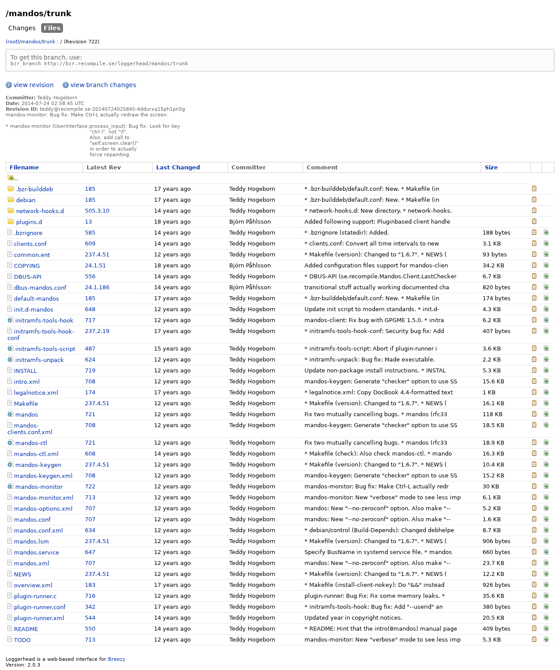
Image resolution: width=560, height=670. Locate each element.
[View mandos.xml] (534, 563)
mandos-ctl (31, 443)
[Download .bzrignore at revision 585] (546, 233)
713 (90, 497)
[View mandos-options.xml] (534, 508)
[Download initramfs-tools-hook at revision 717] (546, 320)
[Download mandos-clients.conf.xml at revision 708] (546, 425)
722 (90, 486)
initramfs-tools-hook (44, 320)
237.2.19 (97, 331)
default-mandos (36, 298)
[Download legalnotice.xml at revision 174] (546, 392)
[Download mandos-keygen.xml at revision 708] (546, 476)
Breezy (117, 659)
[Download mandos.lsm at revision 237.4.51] (546, 541)
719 (90, 370)
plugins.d (29, 222)
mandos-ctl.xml (36, 454)
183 (90, 585)
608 (90, 453)
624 (90, 359)
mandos (31, 42)
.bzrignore (28, 233)
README (26, 629)
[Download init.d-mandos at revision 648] (546, 309)
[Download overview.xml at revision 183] (546, 585)
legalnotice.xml (36, 392)
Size (491, 167)
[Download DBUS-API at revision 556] (546, 277)
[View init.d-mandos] (534, 309)
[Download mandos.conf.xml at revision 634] (546, 530)
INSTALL (25, 371)
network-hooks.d (40, 211)
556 (90, 276)
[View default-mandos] (534, 298)
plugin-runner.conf (40, 607)
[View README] (534, 629)
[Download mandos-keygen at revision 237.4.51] (546, 465)
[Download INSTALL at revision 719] (546, 371)
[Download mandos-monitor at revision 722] (546, 487)
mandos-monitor (39, 487)
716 (90, 596)
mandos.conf (32, 519)
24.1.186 (97, 287)
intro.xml (27, 382)
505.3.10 (97, 210)
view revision (34, 84)
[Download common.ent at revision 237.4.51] (546, 255)
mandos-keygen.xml (43, 476)
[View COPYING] (534, 266)
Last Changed (178, 167)
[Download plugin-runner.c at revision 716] (546, 596)
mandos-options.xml (43, 508)
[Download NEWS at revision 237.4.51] (546, 574)
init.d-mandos (33, 309)
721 (90, 414)
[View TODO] (534, 640)
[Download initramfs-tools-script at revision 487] (546, 349)
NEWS (22, 574)
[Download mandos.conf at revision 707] (546, 519)
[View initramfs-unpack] (534, 360)
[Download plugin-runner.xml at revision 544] (546, 618)
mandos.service (36, 552)
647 (90, 552)
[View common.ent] (534, 255)
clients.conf (30, 244)
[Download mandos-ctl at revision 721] (546, 443)
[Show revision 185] (534, 189)
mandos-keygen (38, 465)
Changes (21, 28)
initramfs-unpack (39, 360)
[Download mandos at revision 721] (546, 414)
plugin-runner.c (35, 596)
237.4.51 (97, 254)
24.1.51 (95, 265)
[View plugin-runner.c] (534, 596)
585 (90, 232)
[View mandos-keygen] (534, 465)
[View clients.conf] (534, 244)
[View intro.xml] (534, 382)
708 (90, 381)
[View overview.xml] (534, 585)
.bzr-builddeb (34, 189)
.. (16, 178)
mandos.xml (31, 563)
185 (90, 189)
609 (90, 243)
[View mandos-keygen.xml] (534, 476)
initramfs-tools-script (45, 349)
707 (90, 508)
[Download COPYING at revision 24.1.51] (546, 266)
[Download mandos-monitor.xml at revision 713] (546, 498)
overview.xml (33, 585)
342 (90, 606)
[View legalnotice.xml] (534, 392)
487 (90, 348)
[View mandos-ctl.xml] (534, 454)
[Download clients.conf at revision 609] (546, 244)
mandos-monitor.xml (44, 498)
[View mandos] (534, 414)
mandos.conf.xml (38, 530)
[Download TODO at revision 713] (546, 640)
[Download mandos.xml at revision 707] (546, 563)
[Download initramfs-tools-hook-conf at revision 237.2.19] (546, 331)
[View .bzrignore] (534, 233)
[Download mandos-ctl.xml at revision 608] (546, 454)
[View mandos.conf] (534, 519)
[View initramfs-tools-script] (534, 349)
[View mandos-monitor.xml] (534, 498)
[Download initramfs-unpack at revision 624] (546, 360)
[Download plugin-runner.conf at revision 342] (546, 607)
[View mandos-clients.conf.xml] (534, 425)
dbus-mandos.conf (40, 287)
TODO (22, 640)
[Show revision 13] (534, 222)
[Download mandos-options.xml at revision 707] (546, 508)
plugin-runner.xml (39, 618)
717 (90, 320)
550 (90, 628)
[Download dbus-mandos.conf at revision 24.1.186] (546, 287)
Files (52, 28)
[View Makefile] (534, 403)
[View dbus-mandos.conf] (534, 287)
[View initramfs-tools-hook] (534, 320)
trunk (48, 42)
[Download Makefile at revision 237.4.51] (546, 403)
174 (90, 392)
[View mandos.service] (534, 552)
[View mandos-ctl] (534, 443)
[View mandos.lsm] (534, 541)
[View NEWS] (534, 574)
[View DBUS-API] (534, 277)
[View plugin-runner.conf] (534, 607)
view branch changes (103, 84)
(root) (12, 42)
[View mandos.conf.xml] (534, 530)
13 (88, 221)
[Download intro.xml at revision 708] (546, 382)
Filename (24, 167)
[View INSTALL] (534, 371)
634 (90, 530)
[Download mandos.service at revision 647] (546, 552)
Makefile (26, 403)
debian (25, 200)
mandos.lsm (31, 541)
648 (90, 309)
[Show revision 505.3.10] (534, 211)
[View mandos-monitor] (534, 487)
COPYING (27, 266)
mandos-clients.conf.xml (29, 428)
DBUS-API (28, 277)
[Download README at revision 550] (546, 629)
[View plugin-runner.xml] (534, 618)
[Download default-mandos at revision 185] (546, 298)
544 (90, 617)
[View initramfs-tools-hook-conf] (534, 331)
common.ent (32, 255)
